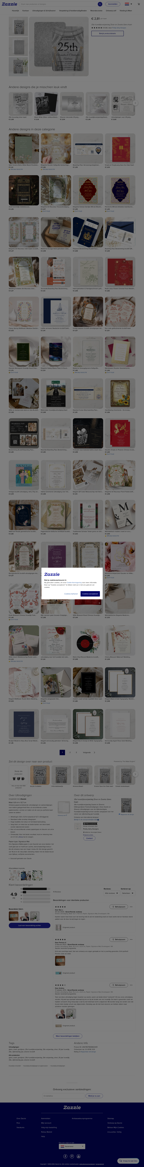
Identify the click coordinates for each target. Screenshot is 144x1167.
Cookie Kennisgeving (74, 583)
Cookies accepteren (90, 594)
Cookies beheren (71, 594)
